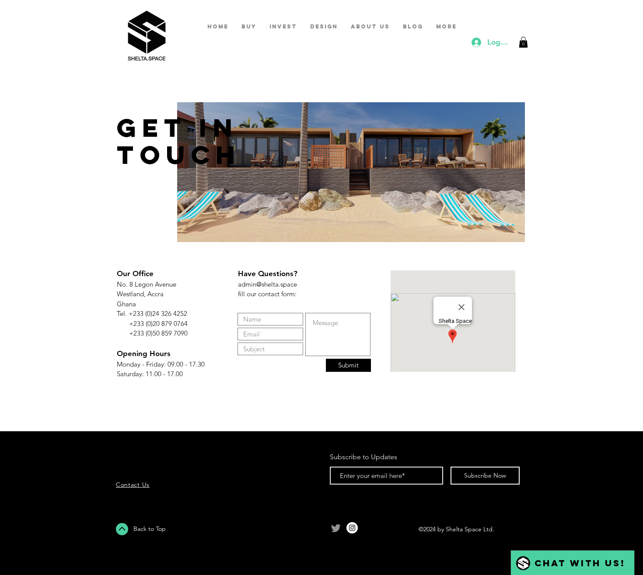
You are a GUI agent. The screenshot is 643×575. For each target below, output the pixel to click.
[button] (523, 42)
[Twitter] (336, 527)
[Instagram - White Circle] (352, 527)
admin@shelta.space (267, 284)
